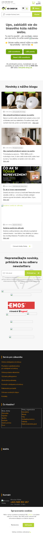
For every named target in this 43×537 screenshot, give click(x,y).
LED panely (30, 51)
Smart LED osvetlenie (21, 57)
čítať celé (35, 123)
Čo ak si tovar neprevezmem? (14, 190)
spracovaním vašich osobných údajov (26, 277)
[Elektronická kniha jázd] (21, 340)
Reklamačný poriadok (8, 388)
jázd (35, 424)
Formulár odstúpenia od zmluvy (12, 384)
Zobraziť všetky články (20, 246)
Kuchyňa (4, 420)
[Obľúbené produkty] (23, 8)
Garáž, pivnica (6, 423)
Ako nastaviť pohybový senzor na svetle (19, 151)
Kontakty (4, 396)
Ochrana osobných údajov (10, 392)
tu (30, 532)
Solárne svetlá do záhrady (13, 228)
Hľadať (36, 14)
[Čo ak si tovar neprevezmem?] (21, 174)
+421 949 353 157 (7, 2)
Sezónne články (17, 225)
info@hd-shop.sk (25, 67)
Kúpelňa (4, 416)
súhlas (30, 515)
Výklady (24, 422)
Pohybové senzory (17, 148)
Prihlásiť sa (31, 273)
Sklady (24, 414)
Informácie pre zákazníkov (20, 186)
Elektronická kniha (27, 424)
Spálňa (4, 418)
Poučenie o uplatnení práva (10, 366)
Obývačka (5, 413)
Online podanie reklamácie (10, 372)
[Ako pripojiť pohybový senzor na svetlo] (21, 100)
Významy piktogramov (9, 376)
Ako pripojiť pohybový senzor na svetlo (18, 115)
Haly (23, 417)
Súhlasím (28, 525)
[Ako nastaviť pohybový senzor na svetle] (21, 136)
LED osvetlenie (14, 51)
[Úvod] (9, 8)
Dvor (3, 425)
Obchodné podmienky (8, 380)
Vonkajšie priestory (28, 419)
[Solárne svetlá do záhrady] (21, 213)
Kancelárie (25, 412)
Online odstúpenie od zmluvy (11, 362)
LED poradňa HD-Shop (19, 112)
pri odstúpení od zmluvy (9, 368)
